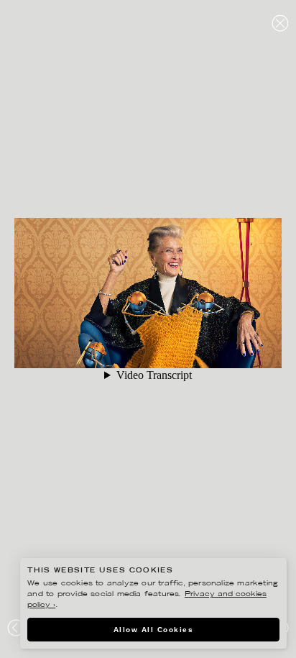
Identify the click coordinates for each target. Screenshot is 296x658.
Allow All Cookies (154, 630)
